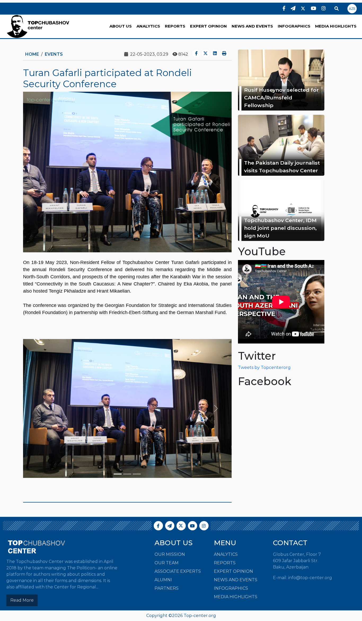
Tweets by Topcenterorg (264, 367)
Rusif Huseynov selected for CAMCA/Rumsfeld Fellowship (281, 97)
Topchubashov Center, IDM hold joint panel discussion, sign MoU (280, 228)
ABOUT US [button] (120, 26)
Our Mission (169, 554)
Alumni (163, 579)
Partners (166, 588)
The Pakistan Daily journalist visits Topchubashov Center (282, 167)
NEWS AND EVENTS (252, 26)
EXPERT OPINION (208, 26)
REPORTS (175, 26)
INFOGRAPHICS (294, 26)
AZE (352, 8)
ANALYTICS (148, 26)
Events (54, 54)
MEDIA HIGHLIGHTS (335, 26)
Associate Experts (177, 571)
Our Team (166, 562)
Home (32, 54)
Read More (22, 600)
